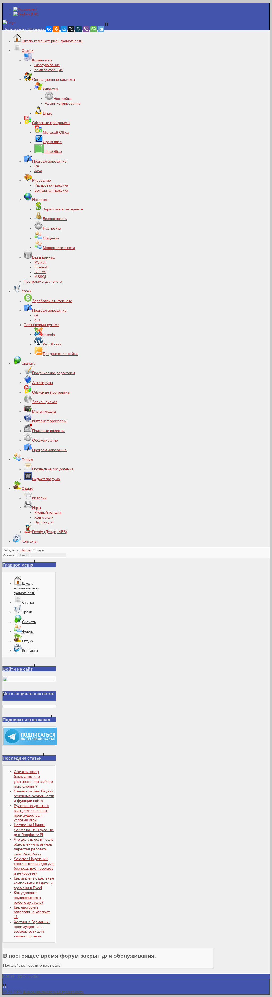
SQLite (40, 272)
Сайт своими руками (42, 325)
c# (36, 315)
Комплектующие (48, 70)
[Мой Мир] (64, 29)
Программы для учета (43, 281)
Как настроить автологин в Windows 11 (32, 912)
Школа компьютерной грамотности (53, 992)
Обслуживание (47, 65)
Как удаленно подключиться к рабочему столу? (29, 897)
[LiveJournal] (78, 29)
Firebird (40, 267)
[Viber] (86, 29)
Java (38, 171)
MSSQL (40, 276)
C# (36, 166)
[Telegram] (101, 29)
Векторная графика (51, 190)
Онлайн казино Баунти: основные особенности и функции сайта (34, 796)
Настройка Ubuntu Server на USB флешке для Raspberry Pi (34, 830)
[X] (71, 29)
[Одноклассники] (56, 29)
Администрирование (63, 103)
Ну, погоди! (44, 522)
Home (25, 550)
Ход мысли (43, 517)
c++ (37, 320)
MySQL (40, 262)
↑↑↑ (5, 987)
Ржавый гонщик (47, 512)
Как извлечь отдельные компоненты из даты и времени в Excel (34, 883)
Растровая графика (51, 185)
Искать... (10, 555)
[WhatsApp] (93, 29)
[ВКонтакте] (49, 29)
